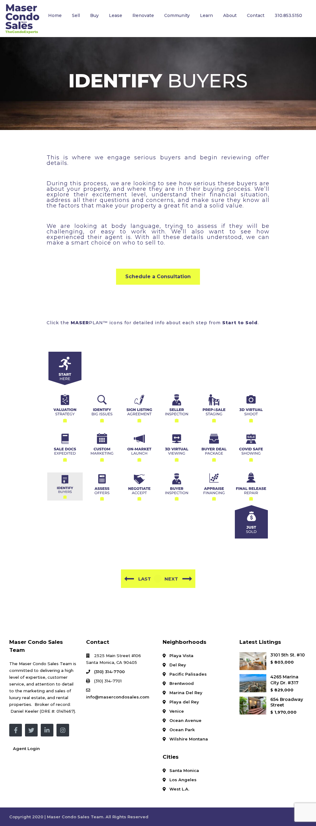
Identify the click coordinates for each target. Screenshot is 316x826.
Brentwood (181, 683)
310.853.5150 (288, 15)
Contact (255, 15)
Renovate (143, 15)
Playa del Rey (184, 701)
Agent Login (26, 748)
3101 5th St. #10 (287, 655)
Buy (94, 15)
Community (177, 15)
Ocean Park (182, 729)
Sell (76, 15)
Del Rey (177, 664)
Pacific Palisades (188, 674)
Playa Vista (181, 655)
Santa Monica (184, 770)
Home (55, 15)
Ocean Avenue (185, 720)
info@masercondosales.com (117, 696)
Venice (176, 711)
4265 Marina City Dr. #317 (284, 679)
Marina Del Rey (185, 692)
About (230, 15)
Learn (206, 15)
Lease (115, 15)
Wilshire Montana (188, 738)
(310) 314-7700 (109, 671)
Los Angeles (183, 779)
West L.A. (179, 788)
